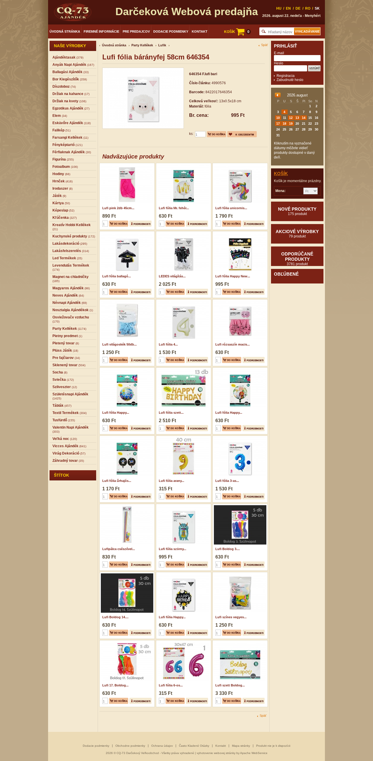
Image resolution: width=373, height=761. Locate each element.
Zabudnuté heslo (290, 80)
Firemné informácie (101, 31)
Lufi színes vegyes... (231, 617)
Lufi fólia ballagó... (116, 276)
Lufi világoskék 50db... (119, 344)
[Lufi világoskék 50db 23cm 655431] (126, 301)
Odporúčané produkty (297, 258)
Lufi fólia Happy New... (232, 276)
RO (307, 8)
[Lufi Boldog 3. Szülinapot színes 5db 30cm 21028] (239, 506)
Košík (281, 173)
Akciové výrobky (297, 233)
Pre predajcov (136, 31)
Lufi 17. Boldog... (115, 685)
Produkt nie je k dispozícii (273, 745)
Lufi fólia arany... (171, 480)
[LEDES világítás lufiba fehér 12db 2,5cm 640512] (183, 233)
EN (288, 8)
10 (278, 117)
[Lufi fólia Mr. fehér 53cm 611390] (183, 165)
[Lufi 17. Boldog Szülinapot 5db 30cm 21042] (126, 642)
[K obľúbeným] (242, 134)
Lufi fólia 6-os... (171, 685)
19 (291, 123)
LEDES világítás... (172, 276)
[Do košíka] (216, 134)
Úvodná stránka (65, 31)
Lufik (162, 45)
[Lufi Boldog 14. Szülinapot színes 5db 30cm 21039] (126, 574)
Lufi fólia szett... (171, 412)
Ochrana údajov (162, 745)
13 (297, 117)
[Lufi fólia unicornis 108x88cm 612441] (239, 165)
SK (317, 8)
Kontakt (199, 31)
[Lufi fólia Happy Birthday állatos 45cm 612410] (239, 369)
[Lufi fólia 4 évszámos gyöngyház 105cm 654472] (183, 301)
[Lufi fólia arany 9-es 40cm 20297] (183, 438)
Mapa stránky (241, 745)
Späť (264, 45)
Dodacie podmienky (170, 31)
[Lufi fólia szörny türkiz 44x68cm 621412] (183, 506)
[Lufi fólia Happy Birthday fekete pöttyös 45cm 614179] (183, 574)
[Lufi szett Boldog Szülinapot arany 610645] (239, 642)
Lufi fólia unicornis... (231, 208)
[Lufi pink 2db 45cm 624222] (126, 165)
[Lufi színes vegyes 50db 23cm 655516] (239, 574)
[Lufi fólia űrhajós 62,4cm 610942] (126, 438)
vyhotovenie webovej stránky (216, 753)
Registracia (286, 76)
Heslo (278, 63)
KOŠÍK (236, 32)
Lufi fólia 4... (168, 344)
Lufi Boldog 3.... (227, 549)
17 (278, 123)
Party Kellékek (142, 45)
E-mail (279, 53)
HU (278, 8)
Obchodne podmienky (130, 745)
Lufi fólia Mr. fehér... (174, 208)
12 (291, 117)
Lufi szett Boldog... (230, 685)
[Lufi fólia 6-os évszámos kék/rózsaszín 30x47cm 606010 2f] (183, 642)
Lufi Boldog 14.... (115, 617)
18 (284, 123)
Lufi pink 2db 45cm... (118, 208)
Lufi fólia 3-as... (227, 480)
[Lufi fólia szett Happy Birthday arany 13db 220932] (183, 369)
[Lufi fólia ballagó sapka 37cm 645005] (126, 233)
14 (303, 117)
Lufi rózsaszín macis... (232, 344)
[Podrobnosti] (140, 224)
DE (297, 8)
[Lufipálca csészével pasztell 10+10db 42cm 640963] (126, 506)
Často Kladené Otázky (194, 745)
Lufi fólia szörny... (172, 549)
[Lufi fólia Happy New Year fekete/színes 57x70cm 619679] (239, 233)
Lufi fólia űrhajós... (116, 480)
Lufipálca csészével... (118, 549)
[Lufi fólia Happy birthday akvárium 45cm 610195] (126, 369)
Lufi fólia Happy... (115, 412)
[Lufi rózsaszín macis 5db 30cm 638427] (239, 301)
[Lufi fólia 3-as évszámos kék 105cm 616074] (239, 438)
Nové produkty (297, 211)
